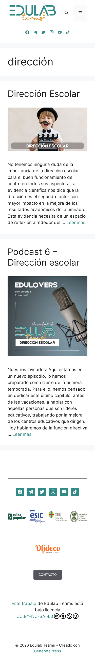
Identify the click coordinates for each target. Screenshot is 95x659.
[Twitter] (44, 32)
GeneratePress (47, 651)
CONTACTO (48, 575)
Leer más (75, 222)
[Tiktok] (68, 32)
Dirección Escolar (44, 93)
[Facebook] (27, 32)
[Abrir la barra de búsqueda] (66, 13)
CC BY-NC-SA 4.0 (34, 616)
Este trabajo (24, 603)
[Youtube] (60, 32)
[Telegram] (35, 32)
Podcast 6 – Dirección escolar (44, 257)
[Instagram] (52, 32)
